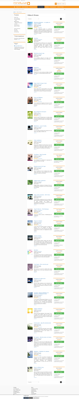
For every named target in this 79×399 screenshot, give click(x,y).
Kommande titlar (16, 31)
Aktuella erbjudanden (17, 28)
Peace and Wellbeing (38, 97)
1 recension (39, 87)
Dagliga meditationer (38, 308)
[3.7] (36, 101)
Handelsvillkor (33, 390)
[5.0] (36, 87)
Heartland (36, 38)
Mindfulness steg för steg (39, 53)
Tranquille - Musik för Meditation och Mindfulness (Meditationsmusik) (41, 293)
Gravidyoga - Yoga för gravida (40, 154)
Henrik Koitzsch (39, 368)
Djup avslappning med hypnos (40, 111)
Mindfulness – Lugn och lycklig (40, 126)
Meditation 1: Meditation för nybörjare (41, 351)
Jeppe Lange (39, 24)
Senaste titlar (16, 30)
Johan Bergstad (39, 54)
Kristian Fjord (39, 352)
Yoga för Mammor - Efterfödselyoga (41, 209)
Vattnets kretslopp (37, 235)
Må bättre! (36, 250)
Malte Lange (39, 265)
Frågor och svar (23, 0)
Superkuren (36, 67)
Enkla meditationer (38, 140)
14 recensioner (40, 158)
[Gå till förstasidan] (21, 3)
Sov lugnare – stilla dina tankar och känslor (42, 337)
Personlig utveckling (33, 6)
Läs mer (19, 39)
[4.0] (36, 27)
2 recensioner (40, 27)
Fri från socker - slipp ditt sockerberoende (42, 323)
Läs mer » (35, 34)
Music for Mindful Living (39, 367)
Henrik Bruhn (39, 68)
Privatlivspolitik (33, 393)
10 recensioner (40, 213)
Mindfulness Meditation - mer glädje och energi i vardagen (42, 23)
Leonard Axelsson (39, 295)
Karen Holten (39, 98)
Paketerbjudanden (53, 6)
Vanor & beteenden (25, 6)
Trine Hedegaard (39, 155)
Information (18, 0)
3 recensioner (40, 101)
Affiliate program (34, 391)
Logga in (64, 0)
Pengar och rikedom (38, 221)
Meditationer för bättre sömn (40, 278)
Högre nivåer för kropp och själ (40, 83)
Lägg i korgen (59, 27)
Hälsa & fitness (40, 6)
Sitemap (32, 392)
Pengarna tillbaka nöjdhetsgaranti (57, 30)
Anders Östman (39, 84)
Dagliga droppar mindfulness (40, 180)
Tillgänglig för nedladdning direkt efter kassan (58, 162)
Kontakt (14, 0)
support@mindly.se (18, 45)
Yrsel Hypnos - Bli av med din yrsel (41, 264)
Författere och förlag (34, 388)
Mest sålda (15, 29)
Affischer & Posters (60, 6)
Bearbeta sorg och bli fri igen (40, 166)
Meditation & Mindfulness (18, 22)
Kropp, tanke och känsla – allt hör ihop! (42, 194)
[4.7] (36, 158)
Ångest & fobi (18, 6)
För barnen (47, 6)
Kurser (16, 20)
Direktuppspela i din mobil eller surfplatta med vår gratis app (59, 32)
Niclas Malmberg (39, 39)
